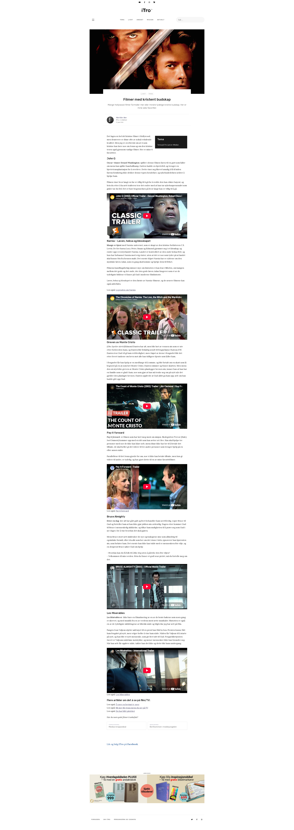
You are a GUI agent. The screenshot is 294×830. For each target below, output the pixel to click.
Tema (122, 20)
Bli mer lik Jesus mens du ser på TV (132, 708)
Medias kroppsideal (117, 727)
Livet (130, 20)
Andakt (140, 20)
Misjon (150, 20)
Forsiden (95, 819)
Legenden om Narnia (126, 290)
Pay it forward (122, 511)
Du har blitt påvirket (125, 711)
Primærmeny (93, 19)
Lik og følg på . (122, 744)
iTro (147, 10)
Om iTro (106, 819)
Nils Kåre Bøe (121, 118)
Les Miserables (123, 694)
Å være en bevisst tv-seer (127, 704)
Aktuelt (160, 20)
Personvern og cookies (125, 819)
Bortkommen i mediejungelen (163, 727)
